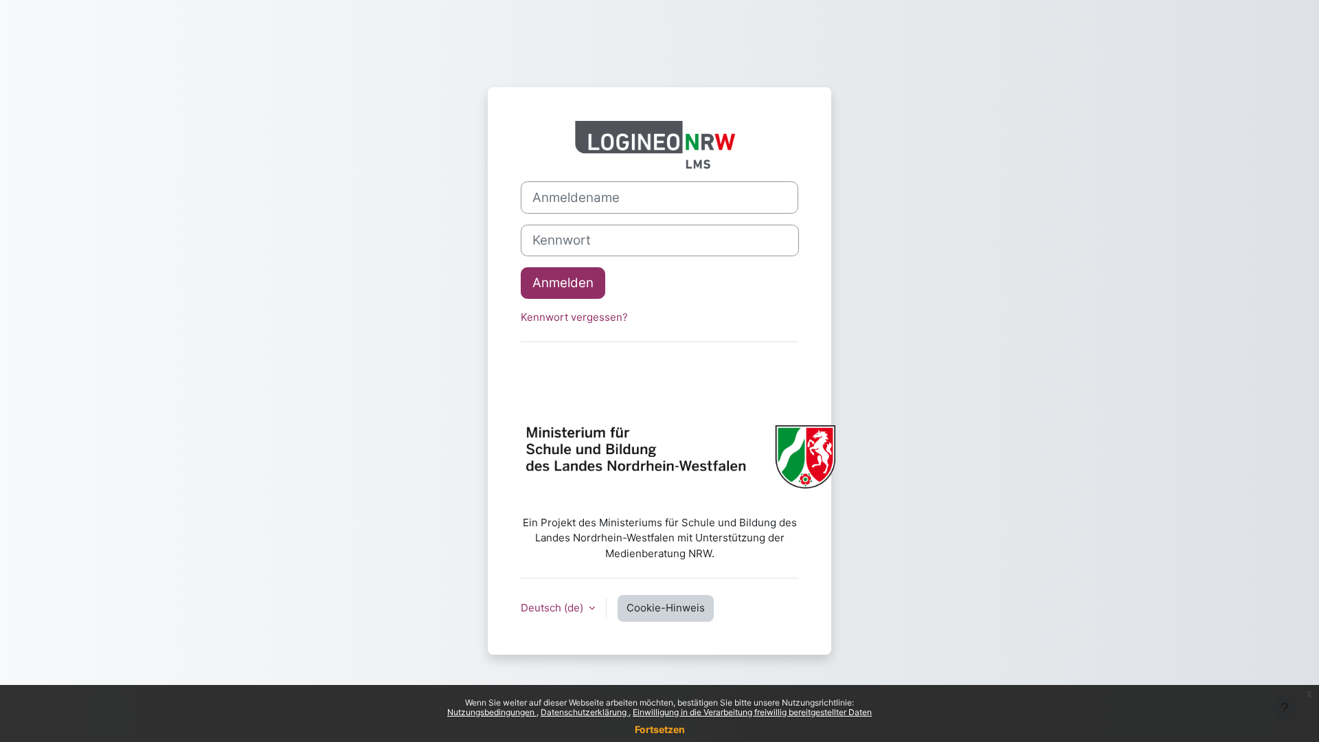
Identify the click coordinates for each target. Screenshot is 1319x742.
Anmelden (563, 283)
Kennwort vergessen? (574, 317)
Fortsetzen (660, 729)
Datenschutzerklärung (585, 712)
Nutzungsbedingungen (492, 712)
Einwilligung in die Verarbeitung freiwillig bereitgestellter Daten (752, 712)
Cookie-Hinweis (666, 607)
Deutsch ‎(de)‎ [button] (553, 607)
